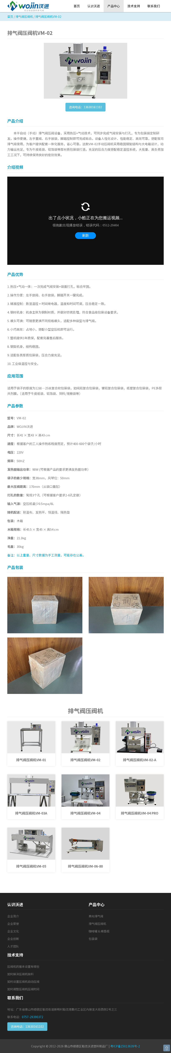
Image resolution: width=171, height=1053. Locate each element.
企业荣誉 (13, 924)
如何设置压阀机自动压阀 (23, 981)
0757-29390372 (32, 1017)
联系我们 (153, 6)
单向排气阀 (96, 916)
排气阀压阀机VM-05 (31, 866)
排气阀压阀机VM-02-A (139, 759)
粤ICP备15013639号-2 (125, 1046)
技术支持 (133, 6)
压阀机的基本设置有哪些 (23, 966)
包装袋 (93, 939)
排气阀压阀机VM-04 (85, 813)
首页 (77, 6)
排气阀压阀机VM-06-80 (85, 866)
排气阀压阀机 (24, 16)
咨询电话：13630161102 (85, 107)
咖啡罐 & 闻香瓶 (99, 931)
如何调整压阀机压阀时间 (23, 989)
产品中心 (113, 6)
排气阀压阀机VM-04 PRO (139, 813)
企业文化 (13, 931)
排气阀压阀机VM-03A (31, 813)
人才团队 (13, 946)
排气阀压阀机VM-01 (31, 759)
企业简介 (13, 916)
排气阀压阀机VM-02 (85, 759)
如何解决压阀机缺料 (20, 974)
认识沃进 (93, 6)
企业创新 (13, 939)
